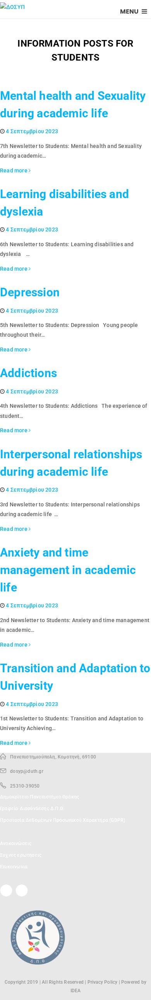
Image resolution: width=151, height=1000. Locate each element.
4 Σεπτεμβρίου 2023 (32, 131)
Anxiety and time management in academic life (68, 570)
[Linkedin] (21, 890)
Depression (30, 292)
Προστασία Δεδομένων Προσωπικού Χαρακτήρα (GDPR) (62, 820)
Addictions (28, 373)
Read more (14, 170)
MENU (130, 11)
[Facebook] (6, 890)
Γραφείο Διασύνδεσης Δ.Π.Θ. (32, 808)
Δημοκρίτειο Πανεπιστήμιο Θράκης (39, 797)
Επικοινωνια (13, 867)
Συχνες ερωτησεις (20, 855)
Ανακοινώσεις (15, 843)
